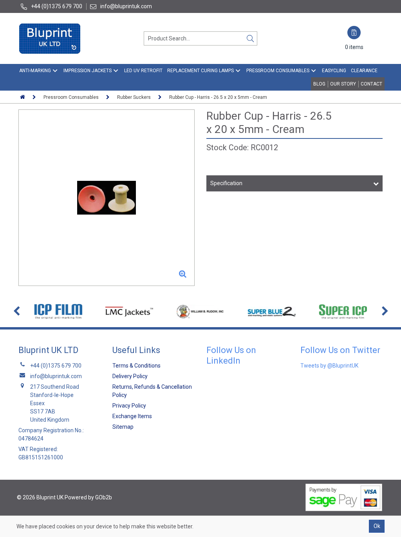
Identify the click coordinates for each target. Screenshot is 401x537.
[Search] (250, 38)
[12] (106, 198)
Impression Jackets (87, 70)
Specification (226, 183)
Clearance (364, 70)
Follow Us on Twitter (340, 350)
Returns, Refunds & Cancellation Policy (152, 391)
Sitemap (123, 427)
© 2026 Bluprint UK (40, 497)
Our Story (343, 84)
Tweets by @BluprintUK (329, 365)
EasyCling (334, 70)
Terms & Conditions (136, 365)
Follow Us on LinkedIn (231, 355)
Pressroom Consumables (277, 70)
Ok (377, 526)
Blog (319, 84)
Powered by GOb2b (88, 497)
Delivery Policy (130, 376)
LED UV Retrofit (143, 70)
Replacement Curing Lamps (200, 70)
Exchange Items (132, 416)
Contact (371, 84)
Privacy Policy (129, 405)
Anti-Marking (35, 70)
